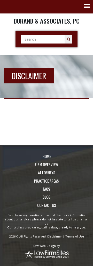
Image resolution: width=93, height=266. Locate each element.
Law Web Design (44, 246)
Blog (47, 197)
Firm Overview (46, 164)
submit (68, 39)
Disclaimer (54, 236)
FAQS (46, 189)
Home (46, 156)
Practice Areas (46, 181)
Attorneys (46, 172)
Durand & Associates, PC (47, 20)
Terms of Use (74, 236)
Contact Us (46, 205)
